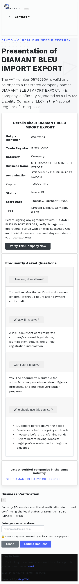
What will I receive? (26, 319)
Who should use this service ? (33, 409)
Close (10, 544)
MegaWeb (24, 579)
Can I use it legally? (27, 364)
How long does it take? (29, 279)
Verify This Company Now (28, 246)
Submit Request (35, 544)
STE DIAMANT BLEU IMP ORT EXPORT (33, 479)
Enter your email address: (18, 523)
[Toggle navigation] (26, 9)
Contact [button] (21, 16)
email (31, 566)
